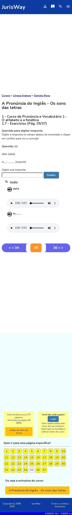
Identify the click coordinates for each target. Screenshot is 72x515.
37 (44, 470)
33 (19, 470)
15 (32, 457)
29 (57, 464)
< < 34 (14, 247)
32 (13, 470)
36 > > (58, 247)
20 (63, 457)
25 (32, 464)
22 (13, 464)
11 (6, 457)
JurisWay (13, 7)
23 (19, 464)
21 (6, 464)
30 (63, 464)
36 (38, 470)
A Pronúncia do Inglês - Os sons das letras (37, 490)
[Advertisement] (36, 52)
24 (25, 464)
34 (25, 470)
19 (57, 457)
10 (63, 451)
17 (44, 457)
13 (19, 457)
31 (6, 470)
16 (38, 457)
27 (44, 464)
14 (25, 457)
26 (38, 464)
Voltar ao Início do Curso (19, 431)
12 (13, 457)
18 (50, 457)
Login (53, 419)
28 (50, 464)
